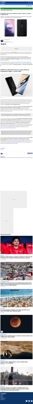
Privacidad (2, 396)
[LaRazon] (4, 2)
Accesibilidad (2, 398)
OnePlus (3, 4)
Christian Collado (6, 39)
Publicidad (2, 394)
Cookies (1, 397)
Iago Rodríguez (2, 391)
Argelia (12, 0)
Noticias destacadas (5, 234)
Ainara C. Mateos (2, 286)
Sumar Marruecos (26, 0)
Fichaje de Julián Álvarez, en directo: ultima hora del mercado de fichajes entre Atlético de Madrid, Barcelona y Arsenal (16, 257)
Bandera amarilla (8, 0)
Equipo (1, 395)
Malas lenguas (4, 0)
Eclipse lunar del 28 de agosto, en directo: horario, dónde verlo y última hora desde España (16, 336)
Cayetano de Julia (21, 0)
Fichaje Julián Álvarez (16, 0)
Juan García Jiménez (3, 259)
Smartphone (1, 149)
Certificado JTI (2, 399)
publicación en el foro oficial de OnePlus (8, 127)
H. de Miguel (2, 312)
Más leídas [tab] (2, 156)
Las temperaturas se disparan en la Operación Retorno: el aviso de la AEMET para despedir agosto (15, 310)
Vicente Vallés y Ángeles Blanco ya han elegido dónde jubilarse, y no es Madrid (14, 362)
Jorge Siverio (2, 364)
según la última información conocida (19, 142)
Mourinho (30, 0)
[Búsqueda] (28, 2)
